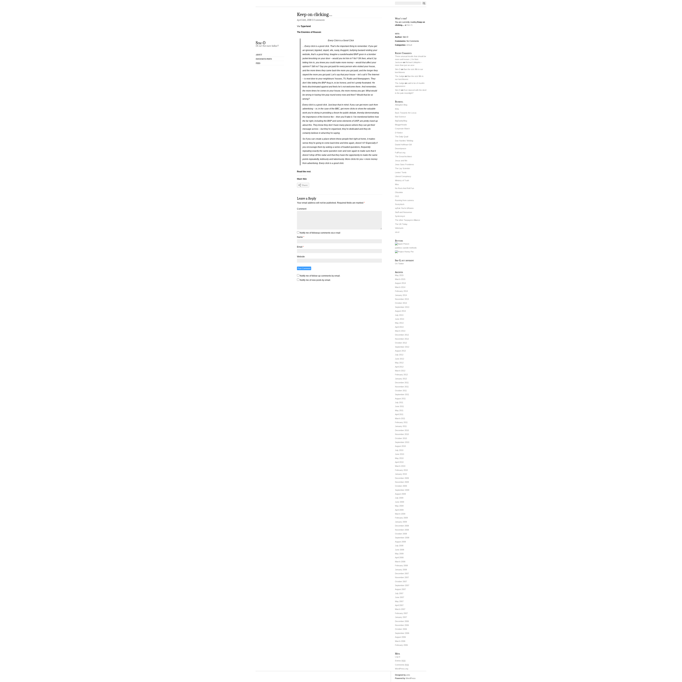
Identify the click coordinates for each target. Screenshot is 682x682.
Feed (258, 63)
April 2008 (399, 557)
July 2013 (399, 315)
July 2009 (399, 498)
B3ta (397, 109)
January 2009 (401, 522)
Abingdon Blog (401, 105)
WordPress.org (401, 669)
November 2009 (402, 482)
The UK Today (401, 224)
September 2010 (402, 442)
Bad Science (400, 117)
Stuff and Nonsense (403, 212)
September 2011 (402, 394)
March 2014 (400, 287)
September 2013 (402, 307)
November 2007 (402, 577)
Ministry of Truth (402, 180)
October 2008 (401, 534)
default (409, 45)
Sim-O (260, 42)
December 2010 (402, 430)
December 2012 (402, 335)
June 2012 (399, 359)
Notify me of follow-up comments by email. (320, 276)
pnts (408, 675)
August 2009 (400, 494)
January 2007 (401, 617)
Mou (397, 184)
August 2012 (400, 351)
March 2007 (400, 609)
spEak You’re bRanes (404, 208)
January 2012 (401, 379)
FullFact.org (400, 152)
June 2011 (399, 406)
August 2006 (400, 637)
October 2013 (401, 303)
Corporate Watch (402, 129)
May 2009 (399, 506)
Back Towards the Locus (405, 113)
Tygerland (306, 26)
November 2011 (402, 387)
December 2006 (402, 621)
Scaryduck (399, 204)
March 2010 (400, 466)
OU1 (397, 196)
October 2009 (401, 486)
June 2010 (399, 454)
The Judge (399, 76)
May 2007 (399, 601)
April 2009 (399, 510)
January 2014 (401, 295)
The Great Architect (403, 156)
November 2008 (402, 530)
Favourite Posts (264, 59)
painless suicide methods (406, 248)
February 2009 (401, 518)
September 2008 (402, 538)
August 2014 (400, 283)
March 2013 (400, 331)
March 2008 (400, 562)
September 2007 (402, 585)
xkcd (397, 232)
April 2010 (399, 462)
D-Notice (399, 133)
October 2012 (401, 343)
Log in (397, 657)
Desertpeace (400, 148)
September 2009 (402, 490)
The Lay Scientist (402, 168)
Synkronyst (400, 216)
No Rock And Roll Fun (404, 188)
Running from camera (404, 200)
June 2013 (399, 319)
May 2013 (399, 323)
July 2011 (399, 402)
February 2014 (401, 291)
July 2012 (399, 355)
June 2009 (399, 502)
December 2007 (402, 573)
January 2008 (401, 570)
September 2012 (402, 347)
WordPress (411, 678)
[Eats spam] (402, 244)
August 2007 (400, 589)
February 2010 (401, 470)
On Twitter (399, 263)
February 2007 (401, 613)
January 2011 (401, 426)
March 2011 (400, 418)
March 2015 (400, 279)
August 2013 (400, 311)
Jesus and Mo (401, 160)
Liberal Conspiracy (403, 176)
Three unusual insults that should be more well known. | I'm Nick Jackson (410, 59)
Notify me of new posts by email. (315, 280)
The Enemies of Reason (309, 32)
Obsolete (399, 192)
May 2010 (399, 458)
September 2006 (402, 633)
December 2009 (402, 478)
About (259, 54)
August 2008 (400, 542)
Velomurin (399, 228)
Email (300, 247)
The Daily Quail (401, 137)
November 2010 (402, 434)
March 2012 (400, 371)
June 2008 (399, 550)
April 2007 (399, 605)
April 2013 (399, 327)
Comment (301, 209)
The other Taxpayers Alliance (407, 220)
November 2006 (402, 625)
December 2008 (402, 526)
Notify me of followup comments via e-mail (320, 233)
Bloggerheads (401, 125)
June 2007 (399, 597)
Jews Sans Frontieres (404, 164)
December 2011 (402, 382)
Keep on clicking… (314, 14)
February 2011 (401, 422)
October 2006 (401, 629)
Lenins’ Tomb (400, 172)
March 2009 (400, 514)
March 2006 (400, 641)
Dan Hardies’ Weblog (404, 141)
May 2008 (399, 554)
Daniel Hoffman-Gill (403, 145)
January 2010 (401, 474)
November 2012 (402, 339)
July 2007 (399, 593)
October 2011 (401, 390)
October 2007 (401, 581)
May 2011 (399, 410)
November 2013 (402, 299)
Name (300, 237)
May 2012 (399, 363)
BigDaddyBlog (401, 121)
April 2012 (399, 367)
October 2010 (401, 438)
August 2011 (400, 398)
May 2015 (399, 275)
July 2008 (399, 546)
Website (301, 256)
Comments (402, 665)
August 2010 (400, 446)
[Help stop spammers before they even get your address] (404, 252)
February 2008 (401, 565)
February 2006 (401, 645)
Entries (400, 661)
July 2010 (399, 450)
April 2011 (399, 414)
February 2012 (401, 375)
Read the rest (304, 171)
